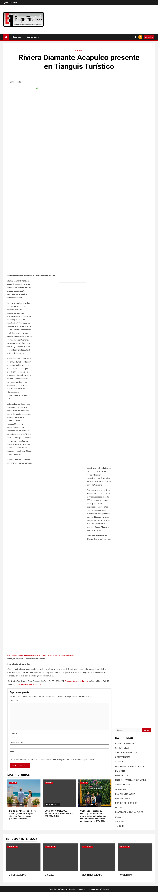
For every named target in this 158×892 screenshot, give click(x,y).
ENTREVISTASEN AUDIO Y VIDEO (130, 780)
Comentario (15, 700)
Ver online (149, 37)
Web (12, 751)
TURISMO (78, 51)
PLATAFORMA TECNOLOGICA (129, 812)
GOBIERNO (120, 789)
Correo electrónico (18, 742)
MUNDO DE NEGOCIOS (126, 803)
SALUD (118, 817)
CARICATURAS (122, 748)
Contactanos (33, 37)
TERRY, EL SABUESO (16, 875)
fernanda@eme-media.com (76, 681)
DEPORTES (120, 771)
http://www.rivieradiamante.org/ (21, 655)
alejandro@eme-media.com (29, 684)
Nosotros (16, 37)
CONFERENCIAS (122, 757)
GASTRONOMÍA (122, 784)
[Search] (135, 37)
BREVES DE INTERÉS (124, 743)
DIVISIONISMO (126, 875)
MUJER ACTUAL (122, 798)
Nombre (14, 733)
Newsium (92, 889)
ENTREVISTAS (121, 775)
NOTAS (118, 807)
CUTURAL (119, 761)
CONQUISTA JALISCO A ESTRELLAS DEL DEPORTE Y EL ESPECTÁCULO (59, 813)
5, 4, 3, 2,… (49, 875)
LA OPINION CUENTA (125, 794)
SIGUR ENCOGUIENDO (92, 875)
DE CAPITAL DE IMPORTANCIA (129, 766)
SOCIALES (119, 821)
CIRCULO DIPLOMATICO (126, 752)
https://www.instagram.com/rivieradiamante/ (54, 655)
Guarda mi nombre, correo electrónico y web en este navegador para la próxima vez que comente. (54, 759)
